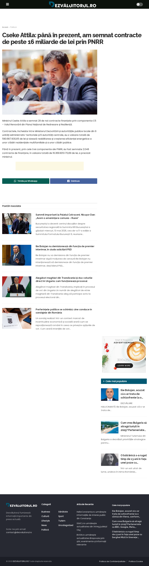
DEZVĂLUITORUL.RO (21, 561)
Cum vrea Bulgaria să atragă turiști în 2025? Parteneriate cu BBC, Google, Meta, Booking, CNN (134, 426)
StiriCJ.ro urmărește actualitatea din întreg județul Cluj (92, 526)
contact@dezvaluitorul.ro (19, 532)
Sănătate (63, 511)
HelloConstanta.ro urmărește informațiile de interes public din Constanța (91, 515)
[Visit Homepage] (72, 4)
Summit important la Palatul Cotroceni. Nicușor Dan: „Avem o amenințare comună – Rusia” (65, 216)
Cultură (45, 516)
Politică (13, 27)
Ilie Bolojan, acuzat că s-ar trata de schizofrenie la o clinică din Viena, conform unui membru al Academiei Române (133, 394)
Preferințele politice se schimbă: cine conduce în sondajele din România (64, 311)
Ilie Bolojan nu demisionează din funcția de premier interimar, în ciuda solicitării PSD (65, 248)
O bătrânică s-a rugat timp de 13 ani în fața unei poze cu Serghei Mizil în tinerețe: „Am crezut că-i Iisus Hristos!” (134, 459)
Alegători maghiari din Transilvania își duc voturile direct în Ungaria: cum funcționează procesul (64, 279)
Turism (61, 520)
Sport (61, 516)
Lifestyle (45, 520)
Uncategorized (65, 525)
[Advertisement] (74, 17)
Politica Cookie (136, 561)
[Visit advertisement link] (124, 354)
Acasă (5, 27)
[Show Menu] (7, 4)
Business (45, 511)
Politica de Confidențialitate (112, 561)
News (44, 525)
